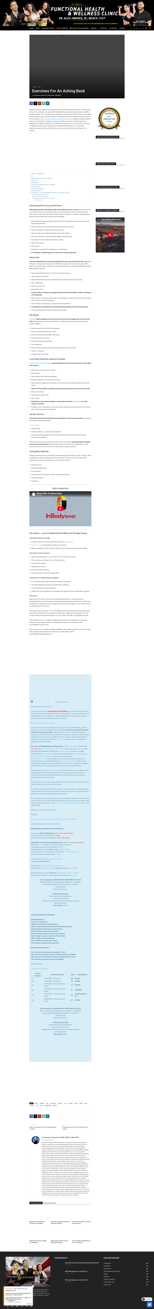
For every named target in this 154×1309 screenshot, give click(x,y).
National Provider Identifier (39, 968)
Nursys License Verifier (54, 859)
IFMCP (67, 819)
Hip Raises (35, 182)
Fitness (41, 32)
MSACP (47, 819)
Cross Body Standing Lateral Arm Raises (43, 184)
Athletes (36, 32)
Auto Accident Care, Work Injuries (53, 749)
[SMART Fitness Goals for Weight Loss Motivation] (39, 1232)
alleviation (42, 1103)
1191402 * (60, 847)
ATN (75, 819)
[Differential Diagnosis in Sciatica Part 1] (59, 1273)
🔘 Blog (94, 28)
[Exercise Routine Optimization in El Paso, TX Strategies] (81, 1232)
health (80, 1103)
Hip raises (32, 319)
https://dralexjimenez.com (48, 1140)
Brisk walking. (35, 425)
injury (85, 1103)
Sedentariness (35, 545)
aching (36, 1103)
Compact (41, 845)
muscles (32, 1105)
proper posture (77, 401)
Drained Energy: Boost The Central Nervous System (75, 1128)
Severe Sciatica (65, 751)
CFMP (72, 819)
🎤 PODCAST (103, 28)
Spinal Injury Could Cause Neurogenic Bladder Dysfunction (82, 1263)
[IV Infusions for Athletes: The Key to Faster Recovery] (81, 1213)
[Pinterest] (140, 28)
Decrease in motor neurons (41, 196)
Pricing (122, 28)
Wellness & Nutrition (70, 746)
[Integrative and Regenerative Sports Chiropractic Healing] (60, 1213)
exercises (70, 1103)
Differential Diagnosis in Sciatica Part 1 (76, 1271)
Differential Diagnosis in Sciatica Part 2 (76, 1280)
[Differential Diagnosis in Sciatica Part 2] (59, 1282)
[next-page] (33, 1246)
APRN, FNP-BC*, (55, 819)
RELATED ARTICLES (36, 1203)
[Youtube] (146, 28)
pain (37, 1105)
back (47, 1103)
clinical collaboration (53, 770)
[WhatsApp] (43, 103)
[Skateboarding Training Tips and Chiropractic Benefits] (60, 1232)
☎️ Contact (113, 28)
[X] (143, 28)
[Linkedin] (137, 28)
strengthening (47, 1105)
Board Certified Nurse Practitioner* (52, 866)
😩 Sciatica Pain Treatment (79, 28)
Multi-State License (48, 868)
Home (31, 28)
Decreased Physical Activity (41, 194)
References (39, 200)
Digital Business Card (60, 889)
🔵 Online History (48, 28)
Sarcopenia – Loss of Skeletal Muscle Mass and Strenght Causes (50, 192)
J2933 (65, 905)
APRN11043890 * (65, 849)
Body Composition (37, 190)
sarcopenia (69, 542)
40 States (74, 868)
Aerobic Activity (36, 186)
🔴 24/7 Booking (62, 28)
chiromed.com (60, 739)
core (65, 1103)
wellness (55, 1105)
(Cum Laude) (72, 875)
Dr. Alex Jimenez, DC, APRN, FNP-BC (66, 803)
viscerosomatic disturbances (68, 761)
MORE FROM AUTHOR (50, 1203)
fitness (76, 1103)
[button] (150, 28)
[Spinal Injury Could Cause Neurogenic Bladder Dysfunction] (59, 1265)
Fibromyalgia (47, 754)
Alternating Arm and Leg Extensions (41, 178)
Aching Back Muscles (38, 188)
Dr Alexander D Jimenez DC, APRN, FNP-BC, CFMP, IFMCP (47, 95)
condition (60, 1103)
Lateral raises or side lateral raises (40, 363)
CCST (62, 819)
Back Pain (80, 749)
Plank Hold (35, 180)
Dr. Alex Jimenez (36, 819)
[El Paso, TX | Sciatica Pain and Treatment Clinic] (77, 13)
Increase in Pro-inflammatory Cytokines (44, 198)
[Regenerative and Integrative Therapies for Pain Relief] (39, 1213)
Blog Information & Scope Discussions (43, 723)
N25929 (57, 854)
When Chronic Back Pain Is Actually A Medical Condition (42, 1128)
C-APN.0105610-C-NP (71, 852)
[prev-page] (30, 1246)
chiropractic (53, 1103)
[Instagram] (134, 28)
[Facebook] (131, 28)
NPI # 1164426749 (60, 903)
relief (41, 1105)
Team (37, 28)
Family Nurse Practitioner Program (68, 873)
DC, (43, 819)
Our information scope (38, 759)
